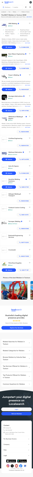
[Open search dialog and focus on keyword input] (2, 7)
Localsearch (3, 11)
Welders (14, 11)
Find (9, 11)
